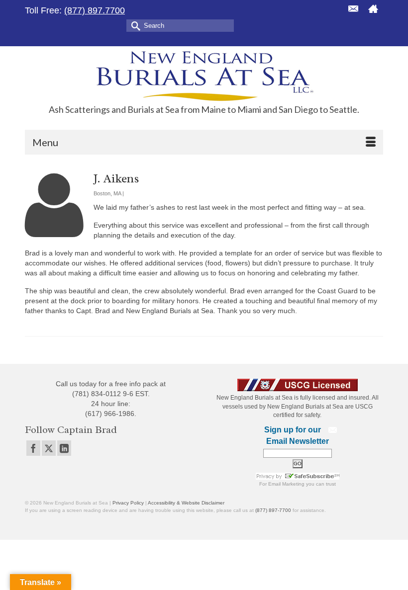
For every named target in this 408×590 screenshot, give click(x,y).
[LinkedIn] (64, 448)
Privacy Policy (128, 503)
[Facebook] (33, 448)
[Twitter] (49, 448)
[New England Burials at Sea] (204, 75)
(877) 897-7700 (273, 510)
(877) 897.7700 (94, 10)
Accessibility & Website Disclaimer (186, 503)
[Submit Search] (133, 25)
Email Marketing (286, 484)
